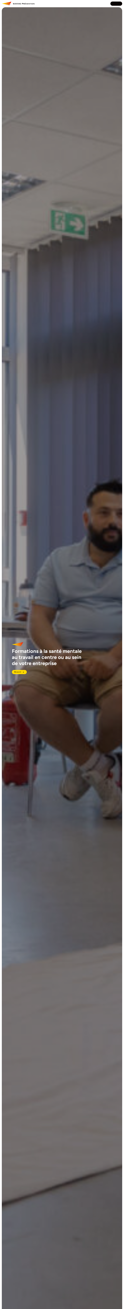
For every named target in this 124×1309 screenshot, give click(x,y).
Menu (115, 3)
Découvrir (17, 672)
